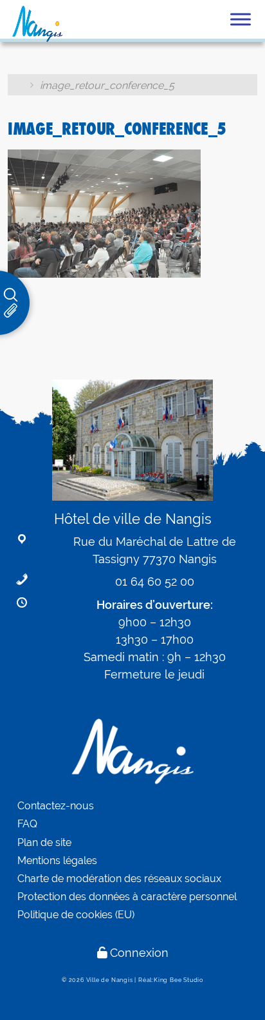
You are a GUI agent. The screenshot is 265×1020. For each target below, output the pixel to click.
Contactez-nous (55, 806)
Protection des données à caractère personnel (127, 896)
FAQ (27, 824)
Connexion (139, 952)
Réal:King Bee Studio (170, 980)
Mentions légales (57, 860)
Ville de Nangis (109, 980)
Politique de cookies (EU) (75, 915)
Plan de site (44, 842)
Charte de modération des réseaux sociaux (119, 878)
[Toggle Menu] (240, 19)
